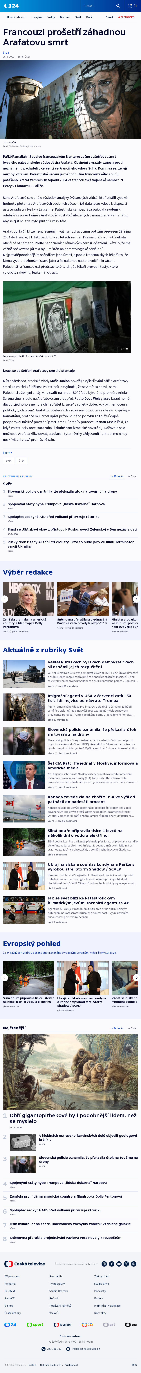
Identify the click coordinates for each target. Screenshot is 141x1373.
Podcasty (100, 1291)
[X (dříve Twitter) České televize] (126, 1264)
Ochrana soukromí (50, 1365)
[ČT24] (11, 6)
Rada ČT (9, 1298)
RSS (134, 1365)
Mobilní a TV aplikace (107, 1305)
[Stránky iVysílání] (63, 1324)
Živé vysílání (101, 1276)
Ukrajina (37, 17)
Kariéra (98, 1298)
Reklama (10, 1283)
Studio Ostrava (58, 1291)
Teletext (9, 1291)
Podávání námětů (60, 1305)
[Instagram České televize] (104, 1264)
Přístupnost (71, 1365)
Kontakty (100, 1313)
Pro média (55, 1276)
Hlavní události (16, 17)
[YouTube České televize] (119, 1264)
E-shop (8, 1305)
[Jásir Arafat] (70, 99)
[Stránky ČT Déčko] (87, 1324)
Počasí (53, 1298)
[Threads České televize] (134, 1264)
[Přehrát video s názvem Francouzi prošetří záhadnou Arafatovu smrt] (66, 317)
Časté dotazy (12, 1313)
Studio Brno (101, 1283)
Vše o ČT (54, 1313)
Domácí (65, 17)
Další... (90, 17)
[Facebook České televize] (112, 1264)
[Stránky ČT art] (109, 1324)
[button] (67, 317)
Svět (78, 17)
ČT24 (6, 52)
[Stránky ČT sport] (35, 1324)
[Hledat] (118, 6)
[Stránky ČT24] (10, 1324)
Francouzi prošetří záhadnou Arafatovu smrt (28, 356)
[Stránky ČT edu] (131, 1324)
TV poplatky (57, 1283)
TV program (11, 1276)
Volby (51, 17)
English (32, 1365)
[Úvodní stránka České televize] (25, 1264)
